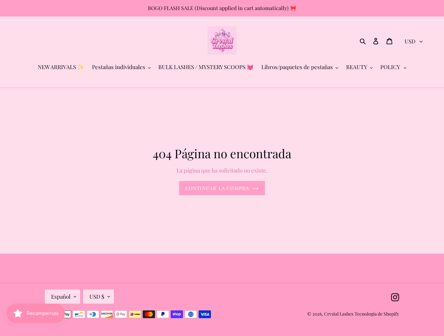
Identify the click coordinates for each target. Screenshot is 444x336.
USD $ (96, 296)
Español (61, 296)
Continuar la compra (217, 188)
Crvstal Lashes (338, 314)
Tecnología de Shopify (377, 314)
